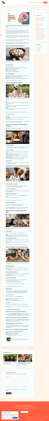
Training (37, 51)
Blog (41, 2)
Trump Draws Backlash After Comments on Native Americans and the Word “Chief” (40, 38)
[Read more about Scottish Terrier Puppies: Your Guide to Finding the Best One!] (10, 357)
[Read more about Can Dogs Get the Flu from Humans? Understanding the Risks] (25, 358)
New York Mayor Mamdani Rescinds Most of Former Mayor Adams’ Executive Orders (40, 30)
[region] (10, 415)
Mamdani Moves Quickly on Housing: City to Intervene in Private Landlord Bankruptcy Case (41, 34)
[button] (38, 2)
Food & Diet (38, 48)
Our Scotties (36, 2)
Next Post (32, 347)
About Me (32, 2)
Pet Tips (13, 28)
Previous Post (4, 347)
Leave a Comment (8, 28)
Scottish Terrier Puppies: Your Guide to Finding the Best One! (9, 363)
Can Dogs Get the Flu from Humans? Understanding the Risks (24, 363)
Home (28, 2)
